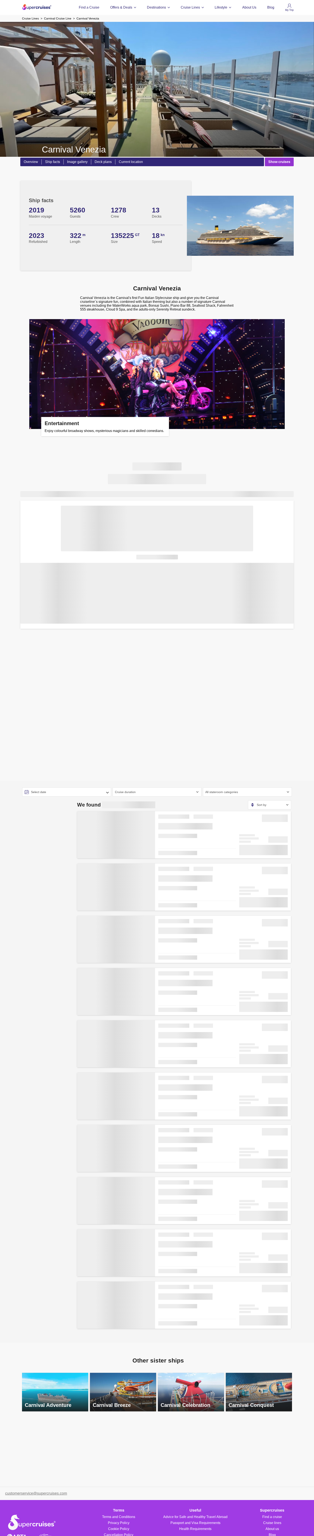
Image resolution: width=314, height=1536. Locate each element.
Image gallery (77, 162)
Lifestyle (221, 7)
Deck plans (103, 162)
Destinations (156, 7)
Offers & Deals (121, 7)
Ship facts (52, 162)
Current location (131, 162)
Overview (31, 162)
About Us (249, 7)
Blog (270, 7)
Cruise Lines (190, 7)
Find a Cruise (89, 7)
